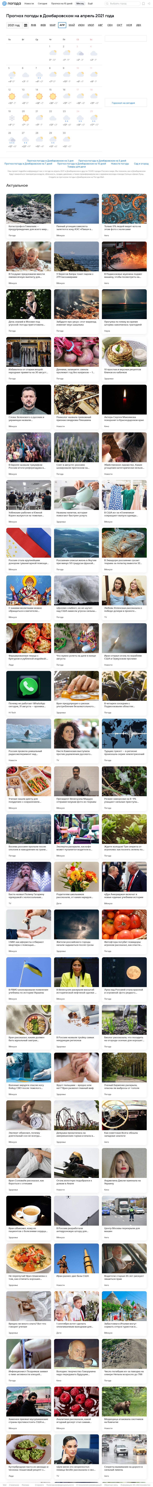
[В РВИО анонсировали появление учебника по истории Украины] (28, 979)
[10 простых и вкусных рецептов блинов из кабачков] (124, 359)
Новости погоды (120, 163)
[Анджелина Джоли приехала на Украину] (124, 1170)
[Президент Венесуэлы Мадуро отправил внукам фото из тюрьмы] (76, 788)
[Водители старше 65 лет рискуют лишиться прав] (124, 1266)
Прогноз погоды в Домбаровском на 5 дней (102, 160)
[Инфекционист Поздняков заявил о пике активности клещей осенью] (28, 1361)
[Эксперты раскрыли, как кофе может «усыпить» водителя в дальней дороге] (76, 836)
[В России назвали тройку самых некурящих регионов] (76, 1027)
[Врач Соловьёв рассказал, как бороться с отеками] (28, 1170)
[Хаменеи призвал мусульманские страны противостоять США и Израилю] (28, 1409)
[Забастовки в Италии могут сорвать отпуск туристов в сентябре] (124, 1313)
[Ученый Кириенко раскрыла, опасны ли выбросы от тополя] (124, 1075)
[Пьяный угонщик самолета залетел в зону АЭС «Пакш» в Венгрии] (76, 216)
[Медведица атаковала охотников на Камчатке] (124, 1409)
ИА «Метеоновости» (141, 1485)
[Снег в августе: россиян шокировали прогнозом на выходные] (76, 454)
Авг (100, 25)
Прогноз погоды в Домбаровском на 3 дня (50, 160)
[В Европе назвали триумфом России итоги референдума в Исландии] (28, 454)
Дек (138, 25)
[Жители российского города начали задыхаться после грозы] (76, 932)
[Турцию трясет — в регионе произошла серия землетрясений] (124, 741)
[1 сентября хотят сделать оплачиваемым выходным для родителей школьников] (76, 1313)
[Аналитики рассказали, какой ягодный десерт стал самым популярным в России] (76, 1409)
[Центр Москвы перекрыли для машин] (124, 1218)
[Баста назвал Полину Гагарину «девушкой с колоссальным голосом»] (28, 884)
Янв (33, 25)
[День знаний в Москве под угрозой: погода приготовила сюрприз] (28, 311)
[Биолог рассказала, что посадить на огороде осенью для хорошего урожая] (124, 1027)
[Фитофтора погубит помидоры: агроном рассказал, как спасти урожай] (124, 932)
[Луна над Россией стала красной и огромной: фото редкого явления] (124, 979)
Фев (43, 25)
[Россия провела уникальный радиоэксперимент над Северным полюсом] (28, 741)
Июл (91, 25)
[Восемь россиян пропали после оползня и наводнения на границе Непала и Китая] (28, 836)
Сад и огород (141, 163)
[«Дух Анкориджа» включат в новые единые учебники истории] (124, 884)
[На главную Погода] (14, 3)
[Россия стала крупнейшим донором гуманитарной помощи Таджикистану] (28, 550)
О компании (14, 1485)
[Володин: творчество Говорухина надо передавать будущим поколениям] (76, 1361)
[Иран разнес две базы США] (76, 1266)
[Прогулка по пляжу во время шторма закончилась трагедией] (124, 311)
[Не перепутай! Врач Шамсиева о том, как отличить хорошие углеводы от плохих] (28, 1266)
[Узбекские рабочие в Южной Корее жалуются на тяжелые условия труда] (28, 502)
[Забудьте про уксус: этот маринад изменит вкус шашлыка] (76, 311)
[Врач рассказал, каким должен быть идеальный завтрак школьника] (28, 1027)
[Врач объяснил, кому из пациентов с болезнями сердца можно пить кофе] (28, 1218)
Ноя (129, 25)
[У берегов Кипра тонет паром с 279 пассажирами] (76, 264)
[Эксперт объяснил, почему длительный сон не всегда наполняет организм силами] (28, 1122)
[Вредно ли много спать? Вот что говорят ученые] (28, 1313)
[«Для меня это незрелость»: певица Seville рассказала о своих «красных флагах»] (76, 1456)
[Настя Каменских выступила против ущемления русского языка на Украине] (76, 741)
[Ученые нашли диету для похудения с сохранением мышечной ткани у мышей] (28, 788)
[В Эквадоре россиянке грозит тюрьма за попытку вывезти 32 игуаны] (124, 550)
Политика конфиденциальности (60, 1485)
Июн (81, 25)
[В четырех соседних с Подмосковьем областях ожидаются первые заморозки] (124, 693)
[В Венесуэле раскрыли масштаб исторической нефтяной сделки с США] (76, 979)
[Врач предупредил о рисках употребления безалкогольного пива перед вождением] (76, 693)
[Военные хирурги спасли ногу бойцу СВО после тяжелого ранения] (28, 1075)
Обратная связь (111, 1485)
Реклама (25, 1485)
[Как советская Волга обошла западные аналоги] (124, 1122)
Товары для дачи (76, 166)
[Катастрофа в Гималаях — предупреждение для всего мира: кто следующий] (28, 216)
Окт (119, 25)
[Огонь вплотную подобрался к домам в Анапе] (76, 1170)
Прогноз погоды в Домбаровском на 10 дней (81, 163)
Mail (4, 1485)
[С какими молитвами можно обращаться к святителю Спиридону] (28, 598)
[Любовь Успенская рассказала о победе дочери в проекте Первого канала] (124, 598)
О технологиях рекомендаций (89, 1485)
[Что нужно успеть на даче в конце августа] (76, 645)
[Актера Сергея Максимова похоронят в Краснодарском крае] (124, 407)
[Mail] (4, 3)
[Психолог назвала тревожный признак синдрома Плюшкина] (76, 407)
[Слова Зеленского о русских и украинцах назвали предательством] (28, 407)
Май (72, 25)
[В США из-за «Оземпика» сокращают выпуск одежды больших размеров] (124, 502)
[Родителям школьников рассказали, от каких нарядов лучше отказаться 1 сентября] (76, 884)
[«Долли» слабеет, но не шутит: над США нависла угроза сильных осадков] (76, 598)
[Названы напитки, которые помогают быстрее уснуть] (76, 502)
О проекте (39, 1485)
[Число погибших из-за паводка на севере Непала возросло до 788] (124, 1361)
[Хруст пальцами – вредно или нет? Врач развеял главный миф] (76, 1075)
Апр (62, 25)
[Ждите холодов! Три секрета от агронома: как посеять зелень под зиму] (124, 836)
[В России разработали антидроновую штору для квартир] (76, 1218)
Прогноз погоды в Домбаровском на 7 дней (28, 163)
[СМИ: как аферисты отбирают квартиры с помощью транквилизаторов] (28, 932)
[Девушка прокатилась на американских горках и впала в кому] (76, 1122)
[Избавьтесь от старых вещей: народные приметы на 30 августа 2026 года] (28, 359)
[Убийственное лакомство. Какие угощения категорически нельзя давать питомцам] (124, 454)
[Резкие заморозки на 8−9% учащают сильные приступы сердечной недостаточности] (124, 788)
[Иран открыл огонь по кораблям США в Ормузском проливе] (124, 645)
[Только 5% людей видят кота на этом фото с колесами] (124, 216)
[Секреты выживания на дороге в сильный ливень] (124, 1456)
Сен (110, 25)
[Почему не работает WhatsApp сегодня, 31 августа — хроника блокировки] (28, 693)
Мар (52, 25)
